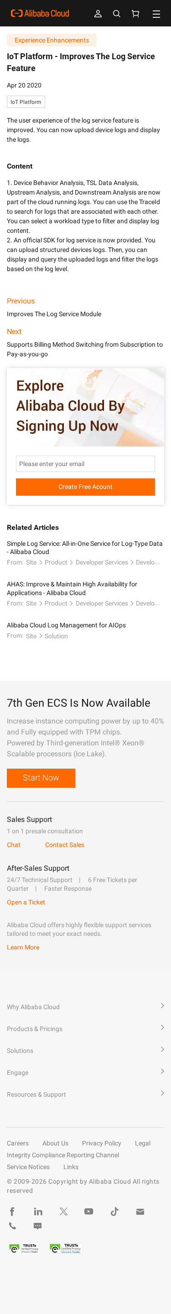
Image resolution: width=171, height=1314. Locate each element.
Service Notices (28, 1166)
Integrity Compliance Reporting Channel (63, 1155)
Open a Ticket (26, 902)
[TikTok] (114, 1211)
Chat (14, 844)
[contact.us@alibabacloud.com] (140, 1211)
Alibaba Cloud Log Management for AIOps (66, 625)
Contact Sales (64, 844)
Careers (18, 1143)
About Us (55, 1143)
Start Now (41, 777)
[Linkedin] (37, 1211)
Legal (142, 1143)
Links (70, 1166)
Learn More (23, 947)
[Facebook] (12, 1211)
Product (56, 562)
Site (31, 562)
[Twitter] (63, 1211)
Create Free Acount (85, 486)
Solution (56, 636)
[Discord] (37, 1226)
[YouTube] (88, 1211)
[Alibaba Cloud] (40, 13)
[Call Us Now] (12, 1226)
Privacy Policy (101, 1143)
